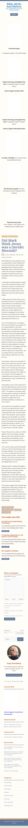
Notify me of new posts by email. (13, 615)
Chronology (7, 789)
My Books (7, 799)
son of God (7, 512)
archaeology (7, 782)
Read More (5, 531)
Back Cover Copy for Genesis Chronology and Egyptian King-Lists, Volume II (13, 759)
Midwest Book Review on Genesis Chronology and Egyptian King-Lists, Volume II (13, 753)
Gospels (4, 236)
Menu (14, 14)
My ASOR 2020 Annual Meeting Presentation (12, 522)
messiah (18, 509)
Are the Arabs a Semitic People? (13, 737)
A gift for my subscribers (11, 771)
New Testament (13, 236)
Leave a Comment (7, 257)
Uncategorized (8, 805)
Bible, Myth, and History (14, 5)
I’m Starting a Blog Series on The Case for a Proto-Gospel (12, 535)
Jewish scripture (8, 795)
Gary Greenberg (10, 254)
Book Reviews (8, 785)
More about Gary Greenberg (14, 675)
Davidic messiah (8, 509)
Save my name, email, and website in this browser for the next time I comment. (13, 605)
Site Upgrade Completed (10, 551)
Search (20, 639)
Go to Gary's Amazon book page (13, 681)
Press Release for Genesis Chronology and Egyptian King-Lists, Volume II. (13, 766)
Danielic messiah (8, 507)
